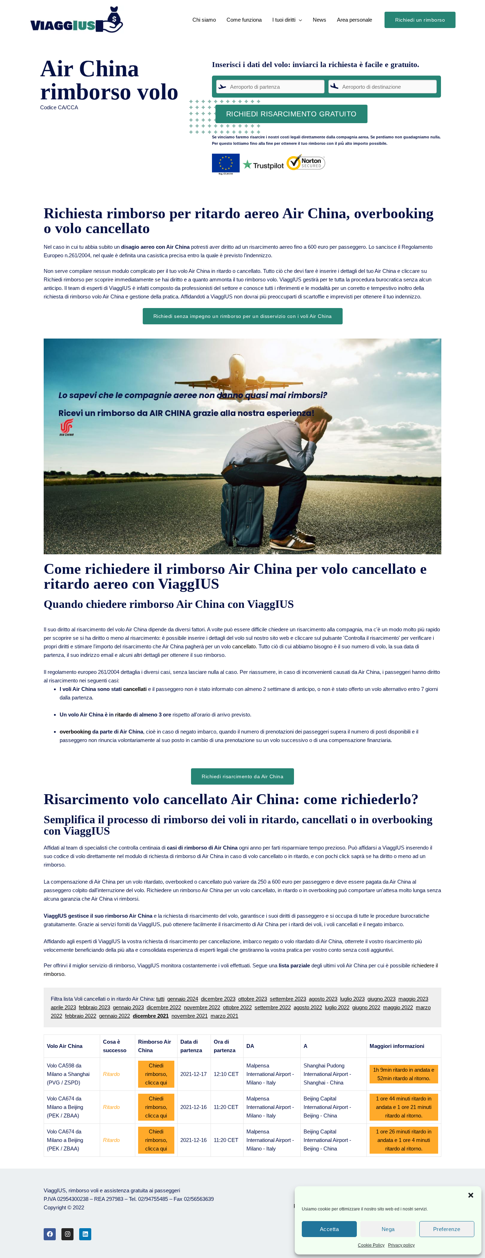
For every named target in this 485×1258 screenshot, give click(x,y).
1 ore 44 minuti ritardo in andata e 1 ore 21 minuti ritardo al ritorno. (403, 1107)
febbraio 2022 (80, 1016)
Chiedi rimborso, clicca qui (156, 1074)
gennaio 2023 (128, 1007)
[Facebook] (50, 1234)
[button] (470, 1195)
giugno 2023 (381, 999)
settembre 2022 (273, 1007)
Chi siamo (204, 20)
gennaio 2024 (182, 999)
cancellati (135, 689)
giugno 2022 (366, 1007)
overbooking (75, 732)
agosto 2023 (323, 999)
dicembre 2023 (218, 999)
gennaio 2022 (114, 1016)
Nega (388, 1229)
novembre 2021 (189, 1016)
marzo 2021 (224, 1016)
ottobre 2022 (237, 1007)
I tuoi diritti (283, 20)
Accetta (329, 1229)
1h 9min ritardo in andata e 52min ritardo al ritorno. (403, 1074)
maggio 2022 (398, 1007)
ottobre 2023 (252, 999)
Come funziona (244, 20)
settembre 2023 (288, 999)
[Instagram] (67, 1234)
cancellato (244, 646)
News (319, 20)
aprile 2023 (63, 1007)
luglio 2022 (337, 1007)
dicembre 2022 (164, 1007)
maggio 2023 (413, 999)
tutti (160, 999)
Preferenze (447, 1229)
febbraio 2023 (94, 1007)
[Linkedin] (85, 1234)
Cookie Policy (371, 1245)
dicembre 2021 (151, 1016)
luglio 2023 (352, 999)
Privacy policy (401, 1245)
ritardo (123, 715)
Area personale (354, 20)
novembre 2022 (202, 1007)
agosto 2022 (308, 1007)
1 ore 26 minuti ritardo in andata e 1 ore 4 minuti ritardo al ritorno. (403, 1140)
